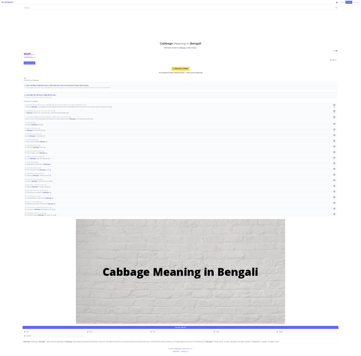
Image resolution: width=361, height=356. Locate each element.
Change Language (29, 63)
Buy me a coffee (181, 68)
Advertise (176, 351)
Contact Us (184, 351)
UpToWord (176, 349)
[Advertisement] (180, 25)
